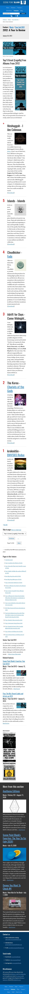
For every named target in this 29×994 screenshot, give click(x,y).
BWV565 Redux (15, 455)
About (8, 992)
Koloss (9, 151)
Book (16, 987)
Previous (11, 538)
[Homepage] (14, 4)
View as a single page (16, 530)
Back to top (19, 992)
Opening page (9, 559)
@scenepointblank (15, 960)
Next (19, 543)
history (14, 974)
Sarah (5, 525)
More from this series (14, 654)
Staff (13, 992)
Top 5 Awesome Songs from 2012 (13, 623)
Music (12, 27)
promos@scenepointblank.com (13, 944)
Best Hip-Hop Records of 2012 (13, 576)
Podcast (19, 8)
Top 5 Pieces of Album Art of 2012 (14, 631)
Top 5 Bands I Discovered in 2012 (13, 620)
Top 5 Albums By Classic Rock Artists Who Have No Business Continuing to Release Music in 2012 (15, 597)
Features (16, 11)
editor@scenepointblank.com (13, 939)
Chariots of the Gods (15, 389)
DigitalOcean (17, 980)
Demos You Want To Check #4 (12, 886)
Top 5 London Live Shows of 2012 (13, 563)
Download (11, 193)
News (7, 8)
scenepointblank (16, 963)
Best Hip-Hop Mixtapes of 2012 (13, 579)
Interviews (9, 11)
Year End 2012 (20, 27)
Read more (17, 689)
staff (17, 974)
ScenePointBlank (15, 957)
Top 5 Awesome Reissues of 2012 (13, 582)
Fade (9, 256)
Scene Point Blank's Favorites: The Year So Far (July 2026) (14, 838)
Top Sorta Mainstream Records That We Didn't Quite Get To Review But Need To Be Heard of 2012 (14, 615)
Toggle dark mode (14, 16)
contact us (19, 976)
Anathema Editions (11, 791)
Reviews (13, 8)
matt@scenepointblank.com (16, 947)
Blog (21, 11)
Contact (23, 989)
